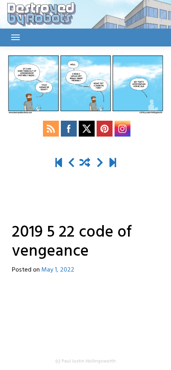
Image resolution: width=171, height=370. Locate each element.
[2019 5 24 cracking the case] (100, 163)
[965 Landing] (112, 163)
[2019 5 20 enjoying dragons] (71, 163)
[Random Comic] (85, 163)
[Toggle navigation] (15, 37)
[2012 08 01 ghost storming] (58, 163)
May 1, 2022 (57, 270)
